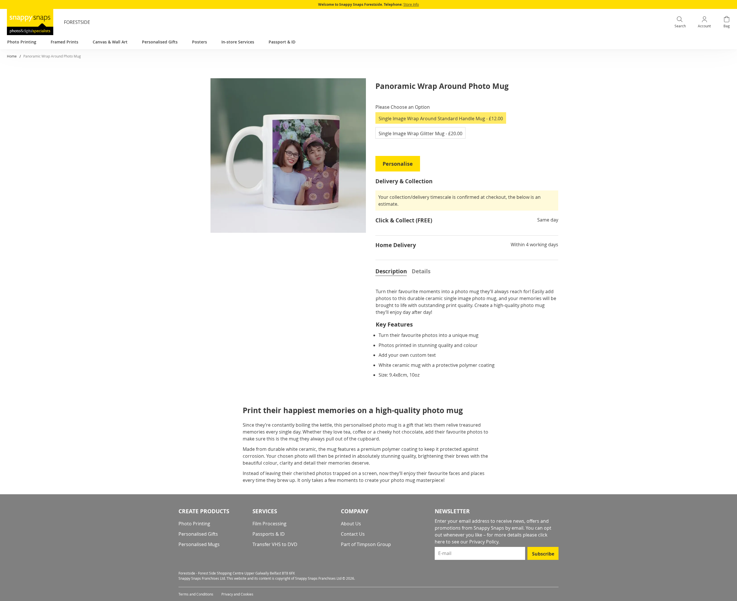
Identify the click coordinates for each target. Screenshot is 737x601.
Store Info (411, 4)
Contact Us (353, 534)
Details (421, 271)
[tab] (391, 271)
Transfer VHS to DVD (274, 544)
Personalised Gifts (198, 534)
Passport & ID (282, 42)
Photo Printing (194, 523)
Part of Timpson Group (366, 544)
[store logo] (30, 22)
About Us (351, 523)
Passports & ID (268, 534)
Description (391, 271)
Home (12, 56)
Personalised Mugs (199, 544)
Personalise (398, 163)
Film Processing (269, 523)
